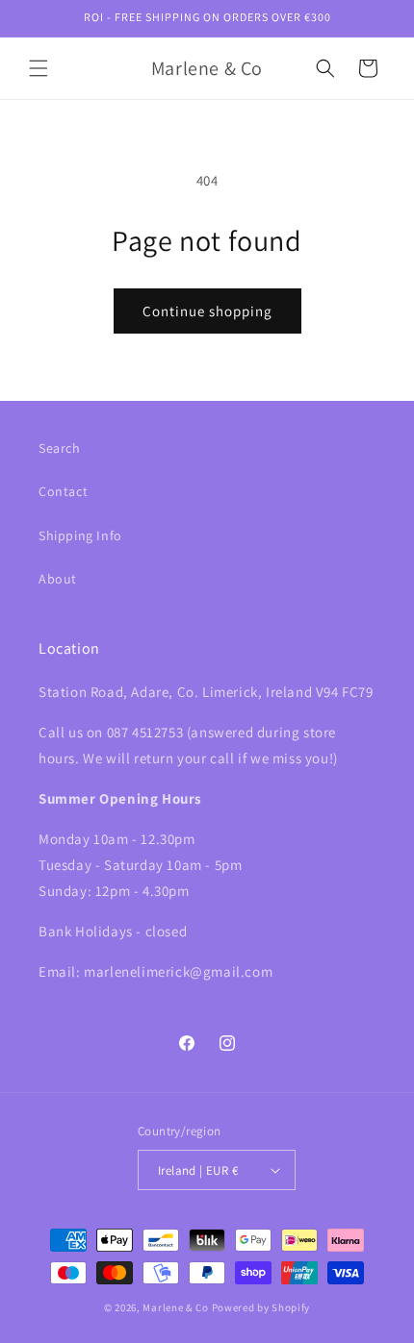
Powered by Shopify (261, 1307)
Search (60, 448)
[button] (38, 68)
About (58, 578)
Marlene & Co (175, 1307)
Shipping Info (80, 535)
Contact (63, 491)
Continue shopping (207, 311)
